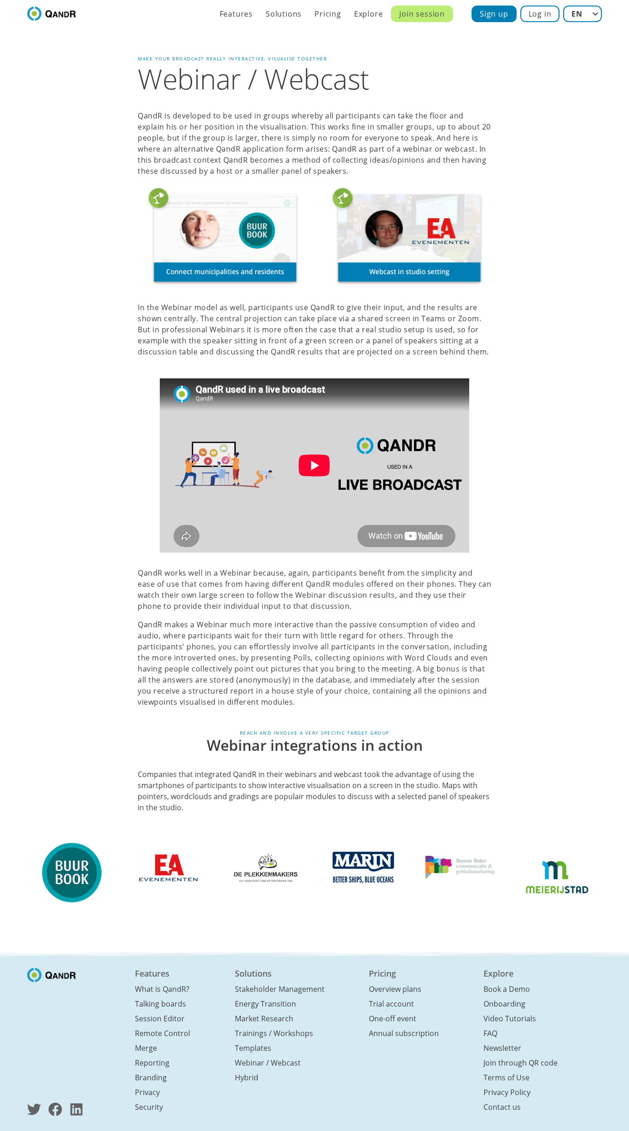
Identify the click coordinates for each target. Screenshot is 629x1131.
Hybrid (246, 1077)
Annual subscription (404, 1033)
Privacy (147, 1092)
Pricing (327, 14)
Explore (368, 14)
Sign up (494, 14)
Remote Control (162, 1033)
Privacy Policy (506, 1092)
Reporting (152, 1063)
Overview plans (395, 989)
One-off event (392, 1018)
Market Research (264, 1018)
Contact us (502, 1107)
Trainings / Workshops (274, 1033)
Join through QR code (520, 1063)
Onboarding (504, 1004)
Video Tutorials (509, 1018)
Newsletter (502, 1048)
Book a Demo (506, 989)
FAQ (490, 1033)
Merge (146, 1048)
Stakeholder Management (280, 989)
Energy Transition (265, 1004)
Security (149, 1107)
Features (236, 14)
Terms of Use (506, 1077)
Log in (540, 14)
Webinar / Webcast (268, 1063)
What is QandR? (162, 989)
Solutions (284, 14)
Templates (253, 1048)
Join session (422, 14)
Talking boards (160, 1004)
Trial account (391, 1004)
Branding (151, 1077)
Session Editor (160, 1018)
